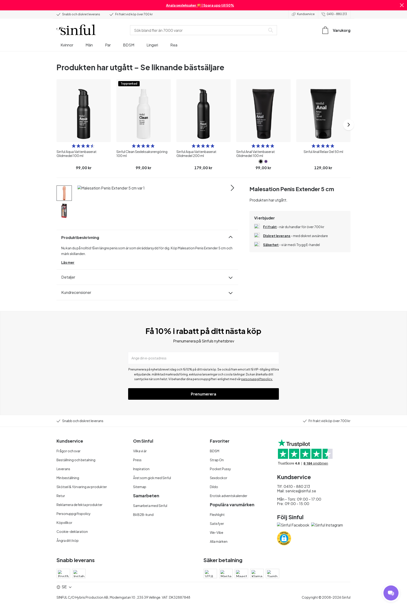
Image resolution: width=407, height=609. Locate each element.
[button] (402, 5)
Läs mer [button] (67, 262)
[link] (261, 161)
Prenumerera (203, 393)
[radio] (74, 146)
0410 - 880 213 (337, 14)
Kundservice (306, 14)
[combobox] (199, 30)
